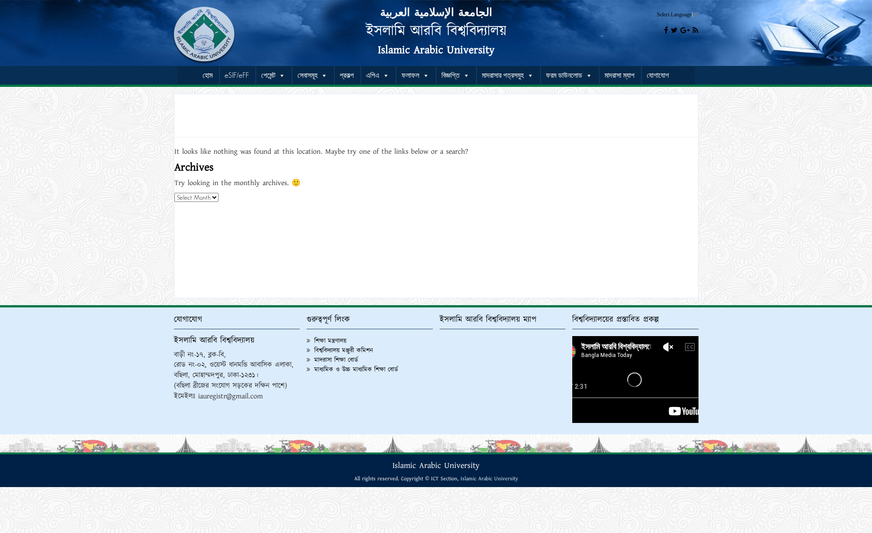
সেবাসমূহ (307, 75)
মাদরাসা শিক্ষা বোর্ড (336, 360)
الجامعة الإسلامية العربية (436, 12)
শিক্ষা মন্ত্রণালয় (330, 341)
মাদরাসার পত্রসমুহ (503, 75)
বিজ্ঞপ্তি (450, 75)
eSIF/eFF (237, 75)
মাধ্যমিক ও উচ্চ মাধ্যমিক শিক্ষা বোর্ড (356, 369)
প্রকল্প (347, 75)
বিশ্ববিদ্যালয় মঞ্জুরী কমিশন (343, 350)
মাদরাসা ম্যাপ (619, 75)
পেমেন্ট (268, 75)
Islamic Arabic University (436, 50)
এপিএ (372, 75)
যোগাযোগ (658, 75)
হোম (208, 75)
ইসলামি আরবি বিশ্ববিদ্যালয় (436, 31)
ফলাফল (410, 75)
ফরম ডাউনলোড (564, 75)
